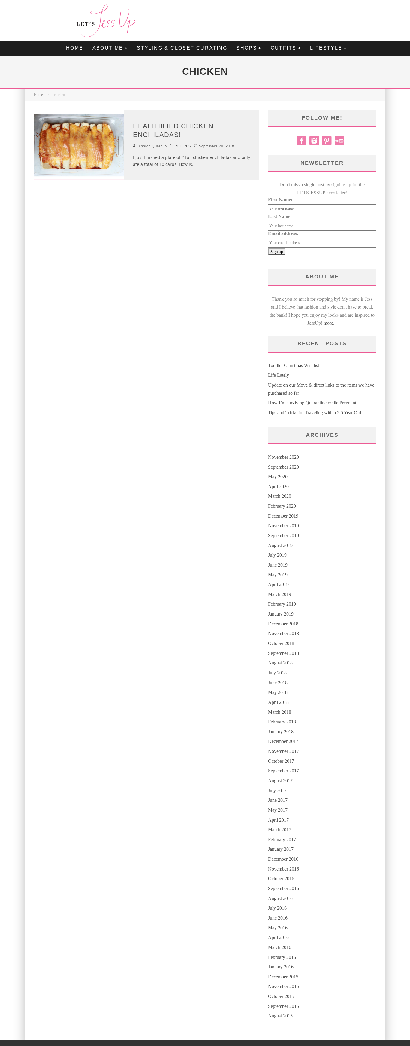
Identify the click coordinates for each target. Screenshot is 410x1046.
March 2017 (279, 829)
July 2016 (277, 908)
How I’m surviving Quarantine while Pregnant (312, 402)
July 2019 (277, 555)
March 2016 (279, 947)
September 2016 (283, 888)
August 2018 (280, 662)
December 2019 (283, 515)
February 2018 (282, 721)
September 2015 (283, 1006)
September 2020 (283, 467)
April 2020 (278, 486)
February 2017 (282, 839)
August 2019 (280, 545)
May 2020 (278, 476)
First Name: (280, 199)
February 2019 (282, 604)
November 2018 (283, 633)
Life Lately (278, 375)
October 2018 (281, 643)
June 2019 (278, 564)
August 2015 (280, 1015)
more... (330, 323)
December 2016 (283, 859)
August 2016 (280, 898)
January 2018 (281, 731)
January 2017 (281, 849)
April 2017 (278, 820)
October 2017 (281, 761)
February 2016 (282, 957)
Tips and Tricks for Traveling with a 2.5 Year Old (314, 412)
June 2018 (278, 682)
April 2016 (278, 937)
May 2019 (278, 574)
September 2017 (283, 770)
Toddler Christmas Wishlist (293, 365)
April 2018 (278, 702)
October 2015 (281, 996)
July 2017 (277, 790)
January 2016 (281, 966)
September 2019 (283, 535)
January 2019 (281, 613)
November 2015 (283, 986)
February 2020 (282, 506)
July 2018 (277, 672)
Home (74, 47)
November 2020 (283, 457)
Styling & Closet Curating (182, 47)
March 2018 (279, 712)
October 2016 (281, 878)
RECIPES (183, 146)
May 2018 (278, 692)
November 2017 (283, 751)
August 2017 (280, 780)
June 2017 (278, 800)
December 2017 (283, 741)
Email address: (283, 233)
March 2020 (279, 496)
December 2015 (283, 976)
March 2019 (279, 594)
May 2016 (278, 927)
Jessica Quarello (151, 146)
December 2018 (283, 623)
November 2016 (283, 868)
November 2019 (283, 525)
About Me (107, 47)
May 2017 (278, 810)
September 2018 (283, 653)
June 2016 (278, 917)
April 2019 (278, 584)
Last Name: (280, 216)
